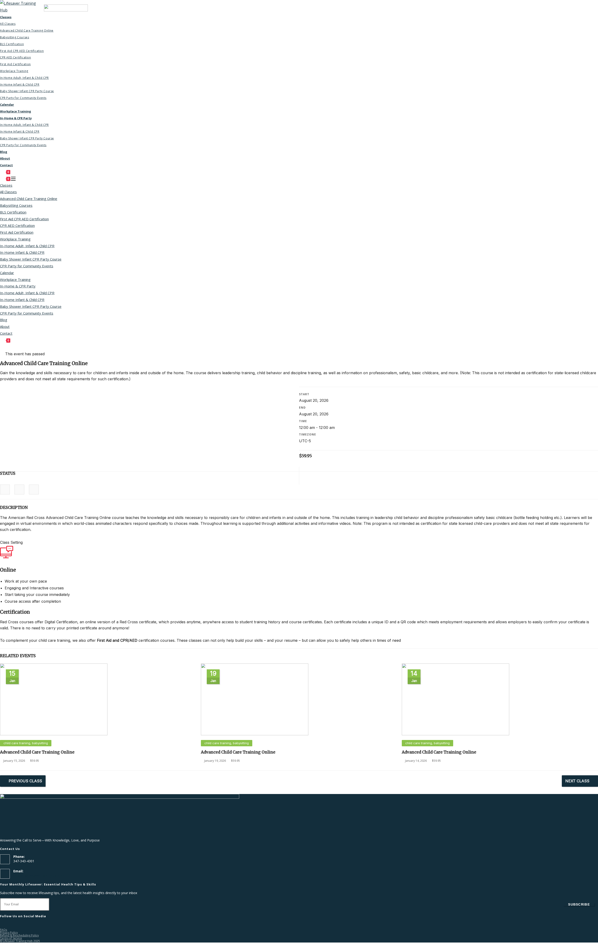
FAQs (3, 930)
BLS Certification (13, 212)
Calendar (7, 272)
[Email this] (33, 489)
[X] (19, 925)
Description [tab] (14, 507)
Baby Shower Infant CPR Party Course (30, 259)
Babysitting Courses (16, 205)
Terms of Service (11, 938)
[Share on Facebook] (5, 489)
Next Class (577, 781)
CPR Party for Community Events (26, 266)
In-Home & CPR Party (18, 286)
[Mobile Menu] (13, 179)
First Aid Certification (16, 232)
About (5, 326)
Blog (3, 319)
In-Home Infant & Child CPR (22, 252)
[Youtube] (25, 925)
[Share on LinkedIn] (19, 489)
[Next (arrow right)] (590, 475)
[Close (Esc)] (593, 5)
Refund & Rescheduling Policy (19, 935)
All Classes (8, 191)
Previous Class (25, 781)
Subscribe (579, 904)
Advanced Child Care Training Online (28, 198)
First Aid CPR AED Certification (24, 219)
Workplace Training (15, 239)
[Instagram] (8, 925)
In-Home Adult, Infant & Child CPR (27, 245)
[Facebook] (2, 925)
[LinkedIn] (14, 925)
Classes (6, 185)
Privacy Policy (9, 933)
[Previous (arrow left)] (8, 475)
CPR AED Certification (17, 225)
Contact (6, 333)
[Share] (582, 5)
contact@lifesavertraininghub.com (39, 875)
